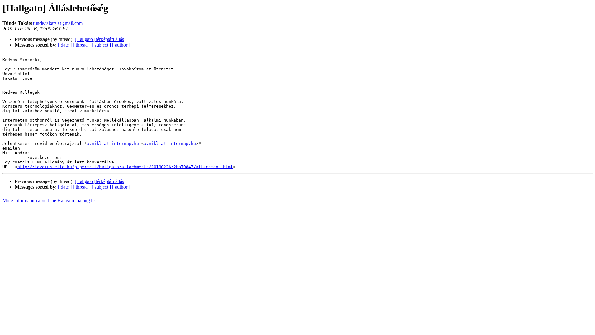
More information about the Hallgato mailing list (49, 200)
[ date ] (65, 44)
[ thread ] (81, 44)
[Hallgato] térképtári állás (99, 39)
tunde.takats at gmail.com (58, 23)
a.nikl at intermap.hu (113, 143)
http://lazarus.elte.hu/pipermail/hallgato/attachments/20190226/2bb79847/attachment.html (125, 166)
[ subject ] (101, 44)
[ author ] (121, 44)
